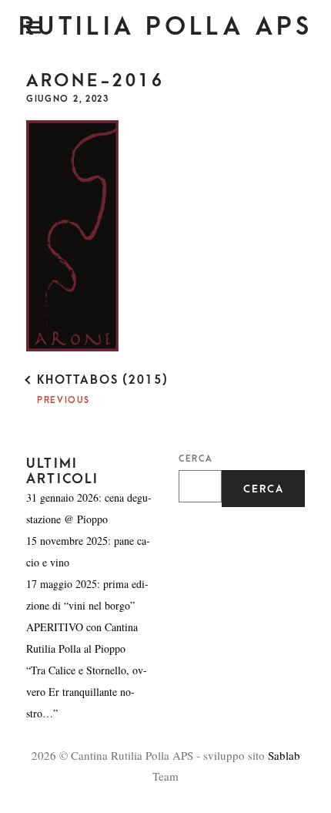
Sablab (284, 755)
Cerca (195, 459)
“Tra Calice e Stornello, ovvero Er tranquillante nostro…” (86, 692)
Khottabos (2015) (103, 380)
